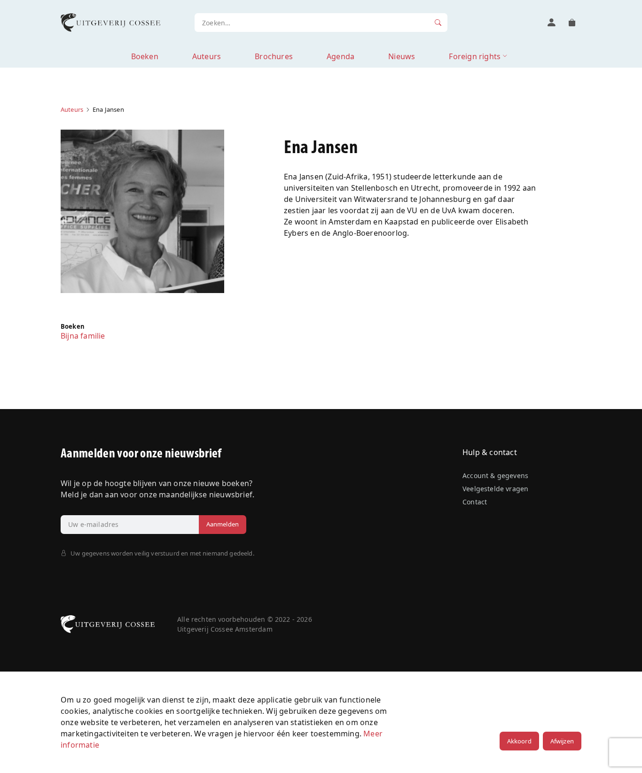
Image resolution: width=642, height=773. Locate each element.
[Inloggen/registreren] (551, 22)
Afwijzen (562, 741)
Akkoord (519, 741)
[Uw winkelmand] (572, 22)
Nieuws (401, 56)
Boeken (144, 56)
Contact (474, 501)
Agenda (340, 56)
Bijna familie (83, 336)
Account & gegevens (495, 475)
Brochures (274, 56)
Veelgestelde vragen (495, 488)
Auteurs (206, 56)
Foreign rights (475, 56)
